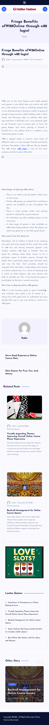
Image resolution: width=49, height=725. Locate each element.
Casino (15, 60)
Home (24, 37)
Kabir (8, 60)
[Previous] (38, 661)
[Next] (42, 661)
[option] (24, 684)
